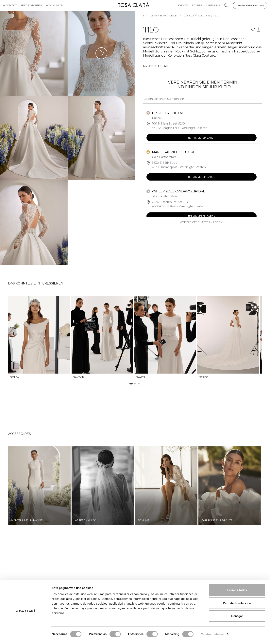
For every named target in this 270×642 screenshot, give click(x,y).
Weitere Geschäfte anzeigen (201, 222)
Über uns (213, 5)
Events (183, 5)
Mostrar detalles (212, 634)
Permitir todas (237, 590)
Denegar (237, 616)
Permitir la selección (237, 603)
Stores (197, 5)
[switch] (115, 634)
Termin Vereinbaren (250, 5)
